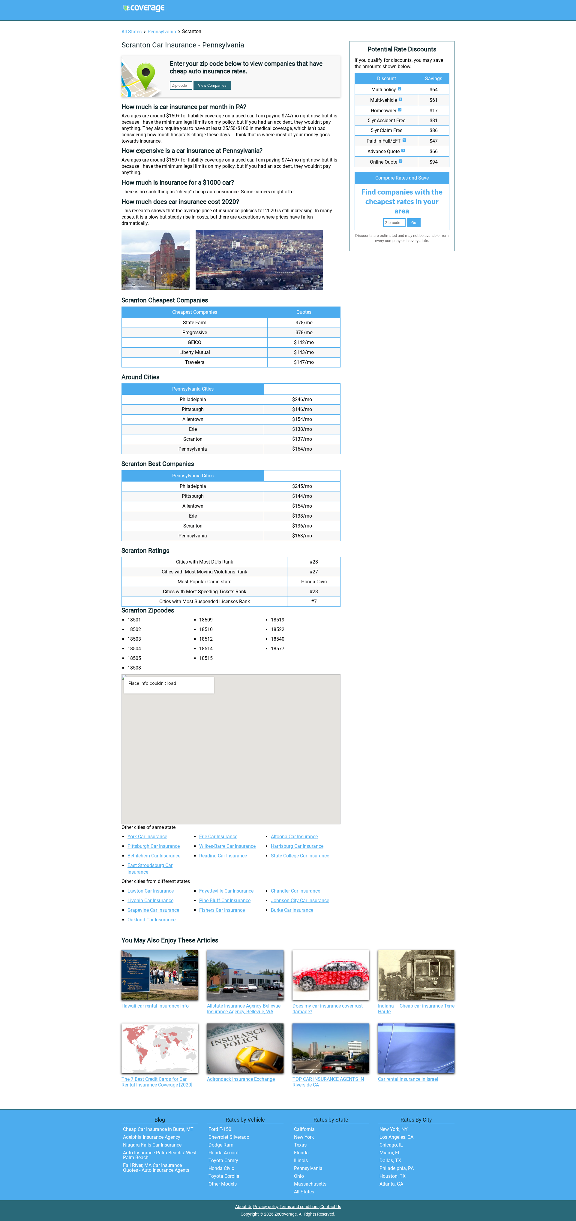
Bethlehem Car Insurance (154, 856)
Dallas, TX (390, 1160)
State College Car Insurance (300, 856)
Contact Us (330, 1206)
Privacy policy (266, 1206)
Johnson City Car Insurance (300, 900)
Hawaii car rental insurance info (155, 1006)
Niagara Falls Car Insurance (152, 1145)
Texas (300, 1145)
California (304, 1129)
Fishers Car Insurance (222, 910)
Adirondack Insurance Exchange (241, 1079)
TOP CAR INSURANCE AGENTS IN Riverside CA (328, 1082)
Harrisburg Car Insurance (297, 846)
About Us (243, 1206)
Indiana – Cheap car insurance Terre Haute (416, 1008)
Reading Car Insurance (223, 856)
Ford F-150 (219, 1129)
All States (132, 32)
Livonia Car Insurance (150, 900)
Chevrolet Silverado (228, 1137)
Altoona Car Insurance (294, 836)
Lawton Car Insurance (151, 891)
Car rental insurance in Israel (408, 1079)
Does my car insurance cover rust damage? (327, 1008)
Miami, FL (390, 1153)
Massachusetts (310, 1184)
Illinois (301, 1160)
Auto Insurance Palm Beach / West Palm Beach (159, 1155)
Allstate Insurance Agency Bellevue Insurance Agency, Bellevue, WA (243, 1008)
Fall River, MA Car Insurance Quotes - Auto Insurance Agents (156, 1167)
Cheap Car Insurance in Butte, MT (158, 1129)
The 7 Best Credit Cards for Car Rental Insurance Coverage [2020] (157, 1082)
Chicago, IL (391, 1145)
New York (304, 1137)
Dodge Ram (220, 1145)
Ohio (299, 1176)
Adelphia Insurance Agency (151, 1137)
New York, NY (394, 1129)
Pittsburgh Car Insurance (154, 846)
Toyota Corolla (223, 1176)
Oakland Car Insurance (152, 920)
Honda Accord (223, 1153)
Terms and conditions (300, 1206)
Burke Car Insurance (292, 910)
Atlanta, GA (391, 1184)
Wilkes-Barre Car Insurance (227, 846)
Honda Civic (221, 1168)
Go (413, 222)
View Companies (212, 85)
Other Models (222, 1184)
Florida (301, 1153)
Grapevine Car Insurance (153, 910)
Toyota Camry (223, 1160)
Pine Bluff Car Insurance (224, 900)
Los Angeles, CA (396, 1137)
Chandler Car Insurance (295, 891)
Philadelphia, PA (397, 1168)
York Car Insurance (147, 836)
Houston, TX (393, 1176)
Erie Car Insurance (218, 836)
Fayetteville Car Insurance (226, 891)
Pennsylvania (162, 32)
